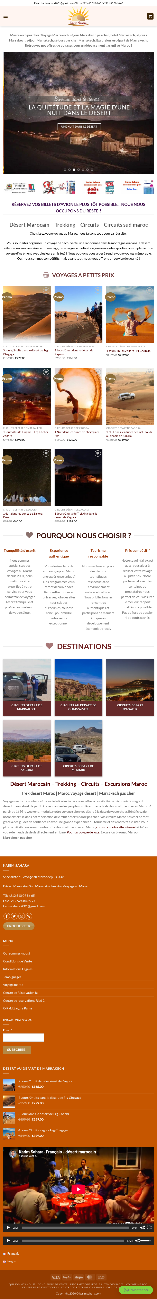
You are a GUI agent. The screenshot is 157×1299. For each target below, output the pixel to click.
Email (7, 1030)
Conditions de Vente (17, 961)
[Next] (145, 113)
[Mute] (142, 1228)
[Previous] (11, 113)
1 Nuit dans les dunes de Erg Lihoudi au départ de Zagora (129, 433)
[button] (5, 16)
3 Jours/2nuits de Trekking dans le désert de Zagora (76, 515)
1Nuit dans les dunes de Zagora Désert (23, 515)
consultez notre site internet (116, 827)
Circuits (90, 784)
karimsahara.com (90, 1293)
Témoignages (12, 977)
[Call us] (29, 916)
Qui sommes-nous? (16, 953)
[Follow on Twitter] (14, 916)
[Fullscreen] (149, 1228)
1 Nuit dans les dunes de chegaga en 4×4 (77, 433)
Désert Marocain (30, 784)
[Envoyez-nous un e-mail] (21, 916)
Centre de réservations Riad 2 (24, 1000)
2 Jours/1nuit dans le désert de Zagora (74, 352)
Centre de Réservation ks (20, 992)
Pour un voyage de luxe (83, 832)
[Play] (8, 1228)
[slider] (73, 1241)
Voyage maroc (13, 984)
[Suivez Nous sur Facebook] (6, 916)
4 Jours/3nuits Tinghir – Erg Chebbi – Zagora (26, 433)
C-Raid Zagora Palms (18, 1008)
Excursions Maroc (126, 784)
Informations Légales (18, 969)
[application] (78, 1189)
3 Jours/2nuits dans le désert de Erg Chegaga (25, 352)
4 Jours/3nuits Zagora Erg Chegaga (128, 350)
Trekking (65, 784)
